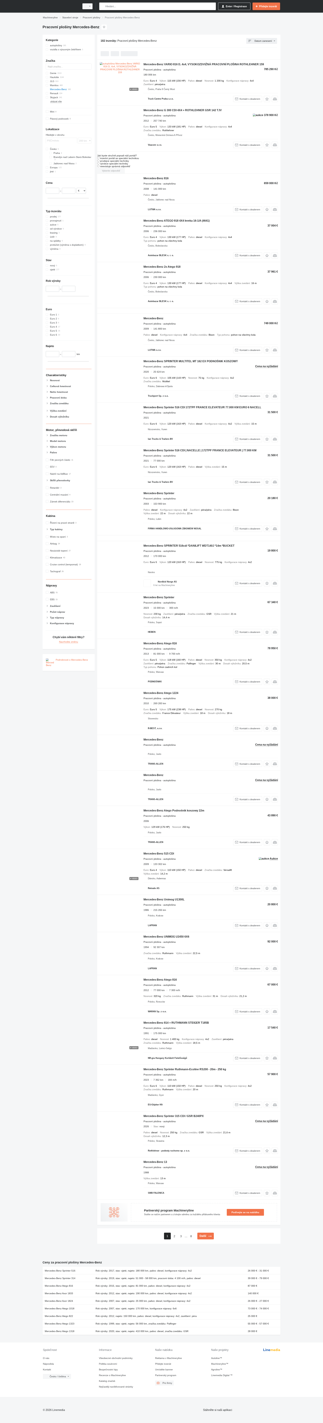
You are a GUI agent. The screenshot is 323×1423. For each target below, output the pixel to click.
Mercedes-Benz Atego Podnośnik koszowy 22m (173, 810)
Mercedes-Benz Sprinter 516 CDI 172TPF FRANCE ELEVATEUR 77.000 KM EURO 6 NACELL (202, 407)
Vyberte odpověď (111, 170)
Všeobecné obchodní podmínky (116, 1358)
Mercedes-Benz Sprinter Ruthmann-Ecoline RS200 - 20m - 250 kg (184, 1069)
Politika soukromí (108, 1363)
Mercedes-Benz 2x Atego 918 (162, 266)
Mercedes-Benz (153, 318)
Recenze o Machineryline (112, 1375)
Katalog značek (107, 1381)
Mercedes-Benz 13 (155, 1162)
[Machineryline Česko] (60, 6)
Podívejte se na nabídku (245, 1212)
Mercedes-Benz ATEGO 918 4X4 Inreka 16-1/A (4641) (176, 220)
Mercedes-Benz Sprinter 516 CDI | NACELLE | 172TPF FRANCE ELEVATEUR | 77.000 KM (199, 450)
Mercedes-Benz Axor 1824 (59, 1301)
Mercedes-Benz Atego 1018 (59, 1308)
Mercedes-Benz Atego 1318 (59, 1331)
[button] (267, 99)
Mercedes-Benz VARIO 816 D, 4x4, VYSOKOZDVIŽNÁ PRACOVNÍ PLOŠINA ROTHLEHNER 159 (203, 64)
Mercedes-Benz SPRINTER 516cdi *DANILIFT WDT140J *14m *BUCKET (189, 545)
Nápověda (48, 1363)
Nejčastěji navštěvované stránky (116, 1386)
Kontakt (47, 1369)
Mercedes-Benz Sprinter (158, 493)
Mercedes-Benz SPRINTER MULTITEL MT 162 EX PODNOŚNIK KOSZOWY (190, 361)
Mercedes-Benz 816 (156, 178)
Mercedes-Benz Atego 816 (160, 643)
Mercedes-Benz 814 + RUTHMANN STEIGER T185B (176, 1022)
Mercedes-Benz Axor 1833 (59, 1293)
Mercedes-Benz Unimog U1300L (164, 899)
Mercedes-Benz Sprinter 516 (60, 1270)
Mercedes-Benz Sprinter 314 (60, 1278)
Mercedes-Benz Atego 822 (59, 1316)
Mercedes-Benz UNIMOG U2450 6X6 (166, 936)
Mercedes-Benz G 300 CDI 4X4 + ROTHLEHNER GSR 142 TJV (182, 110)
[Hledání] (102, 6)
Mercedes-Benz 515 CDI (158, 853)
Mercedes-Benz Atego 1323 (59, 1323)
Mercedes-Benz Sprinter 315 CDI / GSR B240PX (173, 1116)
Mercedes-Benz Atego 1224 (160, 693)
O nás (46, 1358)
